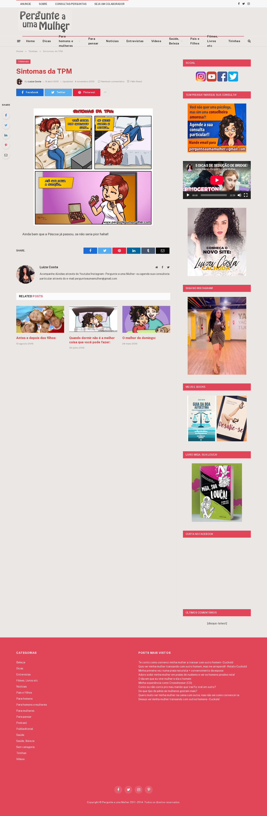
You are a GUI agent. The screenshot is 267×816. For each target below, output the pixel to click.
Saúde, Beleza (174, 41)
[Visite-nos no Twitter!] (233, 80)
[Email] (6, 155)
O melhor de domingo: (139, 338)
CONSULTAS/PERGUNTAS (71, 4)
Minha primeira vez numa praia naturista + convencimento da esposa (180, 670)
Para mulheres (25, 710)
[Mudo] (239, 195)
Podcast (21, 722)
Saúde (20, 734)
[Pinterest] (6, 145)
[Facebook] (6, 115)
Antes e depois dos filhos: (36, 338)
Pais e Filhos (194, 41)
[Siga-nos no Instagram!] (201, 80)
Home (30, 41)
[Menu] (19, 41)
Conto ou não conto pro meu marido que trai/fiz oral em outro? (177, 687)
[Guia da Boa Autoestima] (201, 440)
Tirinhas (234, 41)
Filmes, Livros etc (212, 41)
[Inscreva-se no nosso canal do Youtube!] (212, 80)
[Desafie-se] (232, 440)
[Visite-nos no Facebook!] (222, 80)
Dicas (47, 41)
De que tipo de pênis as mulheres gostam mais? (167, 691)
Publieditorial (24, 728)
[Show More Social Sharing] (105, 92)
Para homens (24, 698)
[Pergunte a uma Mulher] (44, 21)
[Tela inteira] (246, 195)
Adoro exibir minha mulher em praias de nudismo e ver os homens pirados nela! (186, 674)
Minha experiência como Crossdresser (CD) (165, 682)
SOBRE (43, 4)
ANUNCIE (25, 4)
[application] (217, 180)
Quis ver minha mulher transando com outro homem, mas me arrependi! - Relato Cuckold (192, 666)
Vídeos (156, 41)
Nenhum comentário (113, 81)
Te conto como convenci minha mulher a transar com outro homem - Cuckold (185, 662)
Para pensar (93, 41)
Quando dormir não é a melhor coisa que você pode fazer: (92, 340)
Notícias (112, 41)
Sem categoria (25, 747)
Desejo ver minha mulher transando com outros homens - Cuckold (179, 699)
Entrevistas (134, 41)
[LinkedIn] (6, 135)
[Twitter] (6, 125)
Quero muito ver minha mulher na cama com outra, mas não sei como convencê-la (188, 695)
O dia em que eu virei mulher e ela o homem (164, 678)
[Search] (249, 41)
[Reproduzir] (188, 195)
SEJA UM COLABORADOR (109, 4)
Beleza (20, 662)
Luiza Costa (34, 81)
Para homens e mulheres (66, 41)
